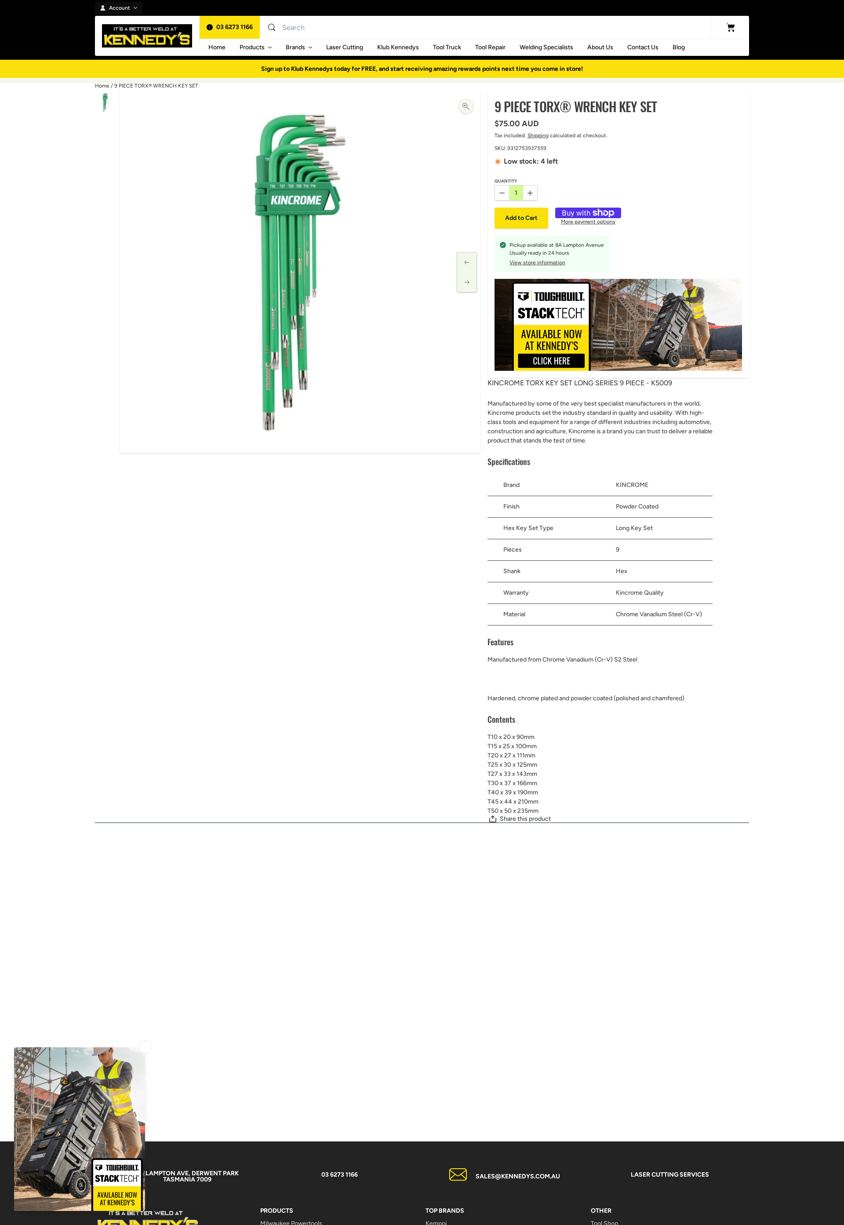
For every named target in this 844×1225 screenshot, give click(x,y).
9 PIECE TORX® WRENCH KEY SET (156, 86)
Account (119, 8)
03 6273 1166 (234, 27)
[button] (521, 218)
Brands (295, 47)
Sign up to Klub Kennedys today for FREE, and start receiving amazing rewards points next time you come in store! (422, 69)
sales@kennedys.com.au (518, 1176)
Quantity (506, 181)
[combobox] (367, 27)
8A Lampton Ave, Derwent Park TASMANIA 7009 (187, 1176)
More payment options (588, 222)
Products (252, 47)
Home (102, 86)
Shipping (538, 135)
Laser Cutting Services (670, 1174)
